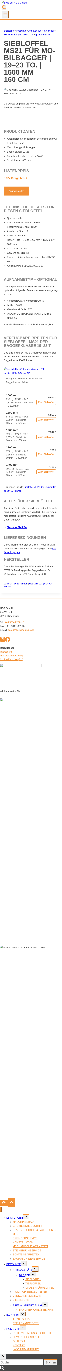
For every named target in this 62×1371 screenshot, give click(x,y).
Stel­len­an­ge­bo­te (26, 1323)
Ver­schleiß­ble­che (27, 1296)
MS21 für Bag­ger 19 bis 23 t (18, 34)
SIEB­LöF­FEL (35, 584)
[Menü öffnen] (5, 14)
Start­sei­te (9, 30)
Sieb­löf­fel (49, 30)
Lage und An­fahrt (26, 1349)
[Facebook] (7, 641)
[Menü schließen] (1, 1209)
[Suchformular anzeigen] (4, 7)
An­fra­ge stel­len (16, 191)
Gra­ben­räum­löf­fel (39, 1287)
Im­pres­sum (6, 651)
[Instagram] (2, 641)
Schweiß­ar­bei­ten (26, 1254)
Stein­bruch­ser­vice (27, 1250)
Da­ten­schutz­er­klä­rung (11, 655)
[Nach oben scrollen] (4, 1203)
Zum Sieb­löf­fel (46, 402)
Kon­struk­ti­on (23, 1242)
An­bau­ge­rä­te (34, 30)
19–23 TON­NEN (21, 584)
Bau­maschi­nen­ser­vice (29, 1258)
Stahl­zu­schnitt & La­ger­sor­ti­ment (34, 1232)
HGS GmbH (13, 1329)
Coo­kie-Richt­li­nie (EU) (11, 659)
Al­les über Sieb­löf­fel (17, 527)
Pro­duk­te (21, 30)
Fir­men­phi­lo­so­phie (26, 1337)
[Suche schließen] (3, 1356)
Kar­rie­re (13, 1315)
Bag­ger (24, 1275)
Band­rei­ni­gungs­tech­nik (36, 1309)
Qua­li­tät (19, 1341)
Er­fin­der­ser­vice (25, 1238)
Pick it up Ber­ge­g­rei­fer (30, 1291)
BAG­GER (8, 584)
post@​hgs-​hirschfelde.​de (21, 630)
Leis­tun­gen (14, 1217)
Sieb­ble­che (21, 1300)
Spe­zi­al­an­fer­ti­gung (27, 1305)
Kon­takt (19, 1345)
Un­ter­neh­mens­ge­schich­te (32, 1333)
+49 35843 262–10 (14, 622)
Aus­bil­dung (21, 1319)
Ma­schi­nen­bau (23, 1222)
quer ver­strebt (42, 34)
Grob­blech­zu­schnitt (28, 1226)
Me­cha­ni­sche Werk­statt (30, 1246)
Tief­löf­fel (33, 1283)
